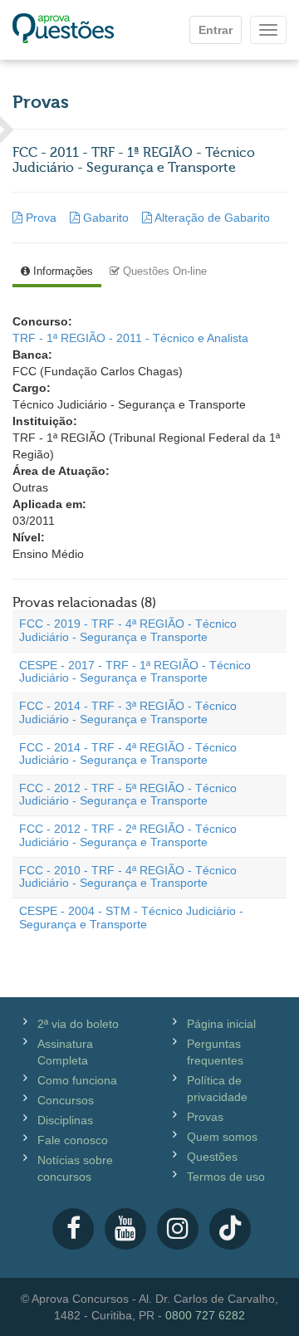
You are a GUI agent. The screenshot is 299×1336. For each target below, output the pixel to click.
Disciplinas (65, 1120)
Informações (61, 271)
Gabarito (106, 217)
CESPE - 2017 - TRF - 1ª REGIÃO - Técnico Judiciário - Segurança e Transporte (135, 671)
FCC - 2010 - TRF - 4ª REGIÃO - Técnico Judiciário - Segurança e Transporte (128, 876)
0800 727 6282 (205, 1315)
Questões (212, 1156)
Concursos (65, 1100)
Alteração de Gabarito (211, 217)
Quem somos (222, 1136)
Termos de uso (226, 1176)
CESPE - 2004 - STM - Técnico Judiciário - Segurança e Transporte (131, 917)
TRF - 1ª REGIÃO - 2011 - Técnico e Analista (130, 338)
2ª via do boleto (78, 1023)
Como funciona (77, 1080)
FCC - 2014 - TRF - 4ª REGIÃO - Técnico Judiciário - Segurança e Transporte (128, 753)
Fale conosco (72, 1140)
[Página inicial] (63, 30)
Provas (205, 1116)
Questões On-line (163, 271)
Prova (41, 217)
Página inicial (221, 1023)
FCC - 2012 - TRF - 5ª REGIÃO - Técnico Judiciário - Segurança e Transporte (128, 794)
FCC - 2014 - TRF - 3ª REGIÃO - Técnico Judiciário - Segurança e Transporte (128, 712)
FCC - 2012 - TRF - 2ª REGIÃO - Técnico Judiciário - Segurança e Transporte (128, 835)
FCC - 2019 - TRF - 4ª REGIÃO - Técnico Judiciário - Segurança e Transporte (128, 630)
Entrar (216, 30)
